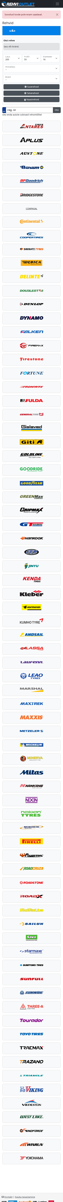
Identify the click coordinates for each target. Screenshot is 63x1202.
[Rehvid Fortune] (31, 373)
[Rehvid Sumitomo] (31, 965)
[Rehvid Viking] (31, 1089)
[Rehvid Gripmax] (31, 511)
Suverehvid (33, 86)
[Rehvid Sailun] (31, 924)
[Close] (57, 14)
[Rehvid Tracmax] (31, 1048)
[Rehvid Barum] (31, 167)
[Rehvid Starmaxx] (31, 951)
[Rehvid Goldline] (31, 456)
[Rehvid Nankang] (31, 786)
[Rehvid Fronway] (31, 387)
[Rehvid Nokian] (31, 814)
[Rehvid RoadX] (31, 896)
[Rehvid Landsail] (31, 635)
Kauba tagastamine (25, 1196)
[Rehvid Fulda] (31, 401)
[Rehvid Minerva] (31, 759)
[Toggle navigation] (57, 4)
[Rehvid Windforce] (31, 1130)
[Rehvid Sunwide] (31, 993)
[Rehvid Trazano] (31, 1062)
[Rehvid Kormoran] (31, 607)
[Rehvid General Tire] (31, 414)
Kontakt (8, 1196)
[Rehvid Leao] (31, 676)
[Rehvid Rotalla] (31, 910)
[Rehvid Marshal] (31, 690)
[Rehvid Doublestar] (31, 290)
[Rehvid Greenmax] (31, 497)
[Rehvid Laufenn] (31, 662)
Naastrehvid (32, 99)
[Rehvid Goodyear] (31, 483)
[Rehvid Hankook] (31, 538)
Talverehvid (32, 93)
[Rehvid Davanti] (31, 249)
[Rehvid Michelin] (31, 745)
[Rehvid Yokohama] (31, 1158)
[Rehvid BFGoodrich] (31, 181)
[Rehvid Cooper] (31, 235)
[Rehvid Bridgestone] (31, 195)
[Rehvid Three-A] (31, 1006)
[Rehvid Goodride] (31, 470)
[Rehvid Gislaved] (31, 428)
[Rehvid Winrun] (31, 1144)
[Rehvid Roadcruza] (31, 869)
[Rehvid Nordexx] (31, 827)
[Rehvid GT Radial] (31, 525)
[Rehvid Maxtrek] (31, 704)
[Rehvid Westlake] (31, 1117)
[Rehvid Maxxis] (31, 717)
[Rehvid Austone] (31, 154)
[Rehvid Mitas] (31, 772)
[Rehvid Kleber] (31, 593)
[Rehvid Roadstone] (31, 883)
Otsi (57, 109)
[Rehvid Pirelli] (31, 841)
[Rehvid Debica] (31, 263)
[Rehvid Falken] (31, 332)
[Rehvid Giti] (31, 442)
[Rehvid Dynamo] (31, 318)
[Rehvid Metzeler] (31, 731)
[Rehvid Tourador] (31, 1020)
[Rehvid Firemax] (31, 346)
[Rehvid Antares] (31, 126)
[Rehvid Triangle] (31, 1075)
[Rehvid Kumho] (31, 621)
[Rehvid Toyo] (31, 1034)
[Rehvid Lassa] (31, 649)
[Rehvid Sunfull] (31, 979)
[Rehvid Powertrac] (31, 855)
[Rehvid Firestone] (31, 359)
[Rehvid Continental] (31, 222)
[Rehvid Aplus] (31, 140)
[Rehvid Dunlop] (31, 304)
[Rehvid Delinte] (31, 277)
